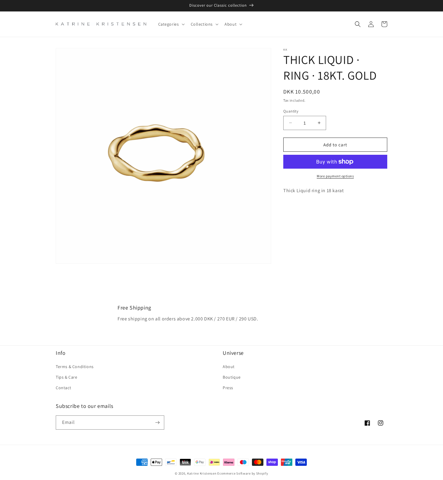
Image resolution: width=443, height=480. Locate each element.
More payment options (335, 176)
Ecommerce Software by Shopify (242, 473)
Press (228, 387)
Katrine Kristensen (202, 473)
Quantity (290, 110)
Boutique (232, 377)
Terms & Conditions (75, 366)
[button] (171, 24)
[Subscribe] (157, 422)
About (229, 366)
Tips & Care (66, 377)
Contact (63, 387)
